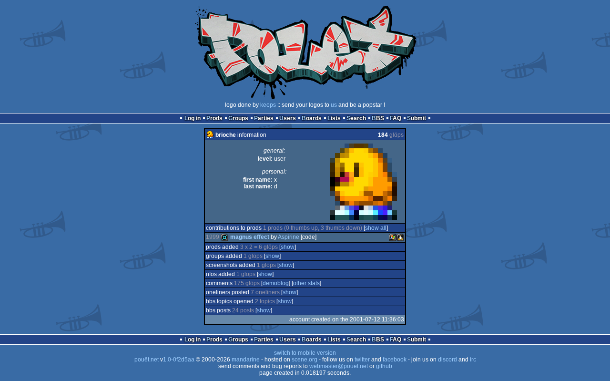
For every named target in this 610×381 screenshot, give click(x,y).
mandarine (246, 359)
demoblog (276, 283)
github (384, 366)
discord (447, 359)
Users (287, 118)
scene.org (304, 359)
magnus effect (249, 237)
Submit (416, 118)
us (334, 105)
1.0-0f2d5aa (178, 359)
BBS (378, 118)
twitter (362, 359)
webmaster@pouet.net (338, 366)
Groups (238, 118)
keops (268, 105)
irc (473, 359)
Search (356, 118)
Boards (312, 118)
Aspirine (288, 237)
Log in (192, 118)
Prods (214, 118)
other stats (306, 283)
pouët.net (146, 359)
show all (375, 228)
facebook (395, 359)
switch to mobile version (305, 353)
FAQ (395, 118)
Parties (264, 118)
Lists (334, 118)
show (288, 247)
